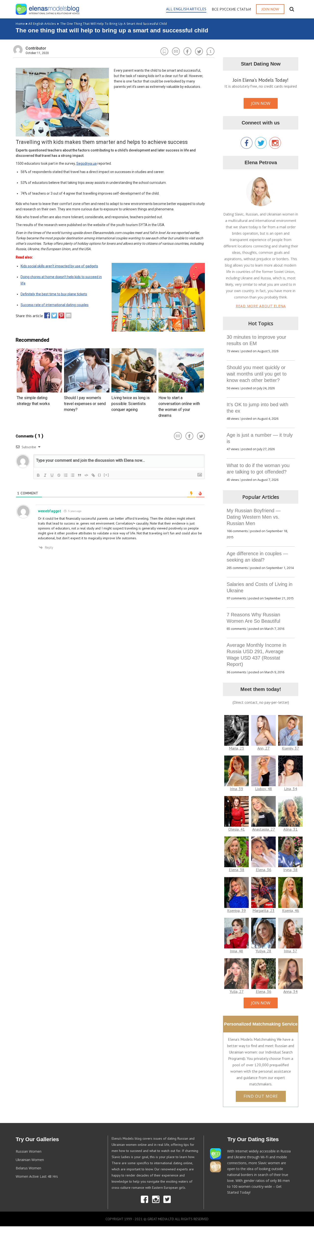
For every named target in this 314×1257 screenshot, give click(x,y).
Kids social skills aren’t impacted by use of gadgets (59, 266)
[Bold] (38, 475)
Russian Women (28, 1151)
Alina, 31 (290, 829)
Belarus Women (28, 1168)
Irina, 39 (236, 788)
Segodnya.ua (86, 163)
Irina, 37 (290, 950)
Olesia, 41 (236, 829)
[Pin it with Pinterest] (60, 315)
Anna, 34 (290, 991)
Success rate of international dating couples (55, 305)
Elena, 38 (236, 869)
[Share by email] (67, 315)
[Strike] (58, 475)
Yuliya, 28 (263, 950)
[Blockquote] (79, 475)
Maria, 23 (236, 748)
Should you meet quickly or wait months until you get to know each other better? (257, 374)
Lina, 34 (290, 788)
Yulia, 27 (237, 991)
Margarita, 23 (263, 910)
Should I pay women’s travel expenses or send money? (85, 403)
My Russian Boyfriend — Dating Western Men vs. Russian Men (254, 517)
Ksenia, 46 (290, 910)
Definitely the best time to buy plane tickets (54, 294)
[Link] (93, 475)
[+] (106, 475)
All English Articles (36, 24)
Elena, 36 (263, 869)
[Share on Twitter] (53, 315)
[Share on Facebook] (46, 315)
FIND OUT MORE (261, 1096)
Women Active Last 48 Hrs (37, 1176)
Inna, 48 (236, 950)
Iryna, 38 (290, 869)
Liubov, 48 (263, 788)
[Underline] (52, 475)
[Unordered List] (72, 475)
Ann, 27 (263, 748)
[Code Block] (86, 475)
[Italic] (45, 475)
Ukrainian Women (30, 1159)
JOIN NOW (260, 103)
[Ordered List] (65, 475)
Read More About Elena (261, 306)
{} (99, 475)
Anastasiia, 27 (263, 829)
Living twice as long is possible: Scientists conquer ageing (130, 403)
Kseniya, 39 (236, 910)
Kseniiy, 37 (290, 748)
